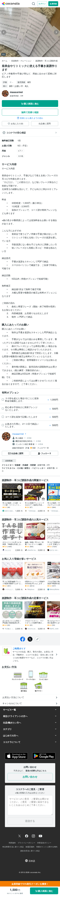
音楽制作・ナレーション (21, 60)
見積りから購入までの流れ (31, 118)
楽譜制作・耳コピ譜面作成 (46, 60)
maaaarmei (18, 433)
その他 (20, 156)
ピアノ (20, 150)
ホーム (4, 60)
